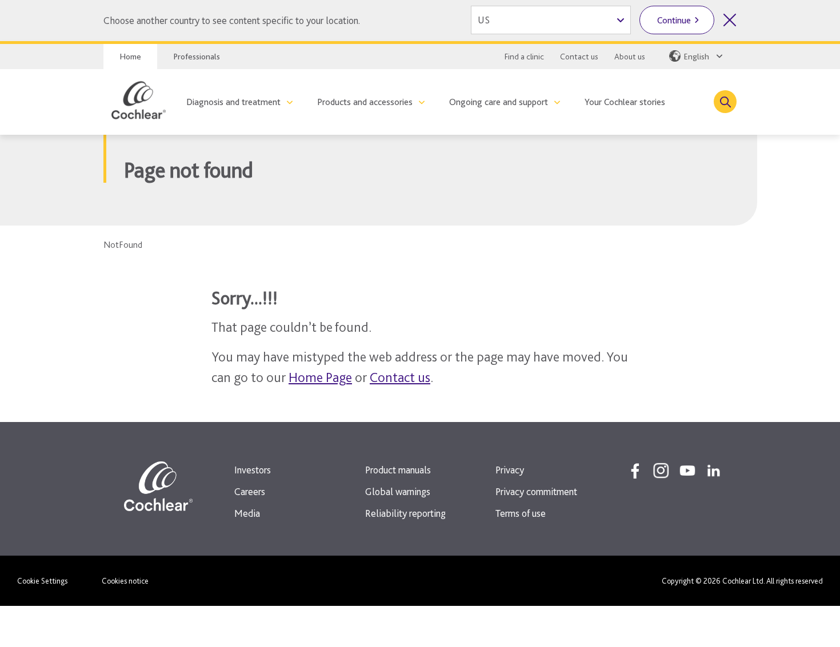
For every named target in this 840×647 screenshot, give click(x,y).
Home (130, 56)
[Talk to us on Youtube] (687, 470)
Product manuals (398, 470)
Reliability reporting (405, 513)
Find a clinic (524, 56)
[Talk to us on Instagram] (661, 470)
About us (629, 56)
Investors (252, 470)
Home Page (320, 377)
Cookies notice (125, 580)
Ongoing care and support (498, 102)
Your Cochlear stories (625, 102)
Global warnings (397, 491)
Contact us (579, 56)
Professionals (196, 56)
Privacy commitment (536, 491)
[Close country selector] (730, 20)
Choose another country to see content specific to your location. (231, 20)
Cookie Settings (42, 580)
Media (247, 513)
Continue (674, 20)
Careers (249, 491)
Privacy (509, 470)
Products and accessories (365, 102)
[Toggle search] (725, 101)
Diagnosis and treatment (233, 102)
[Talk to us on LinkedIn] (713, 470)
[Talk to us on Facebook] (634, 470)
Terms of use (520, 513)
